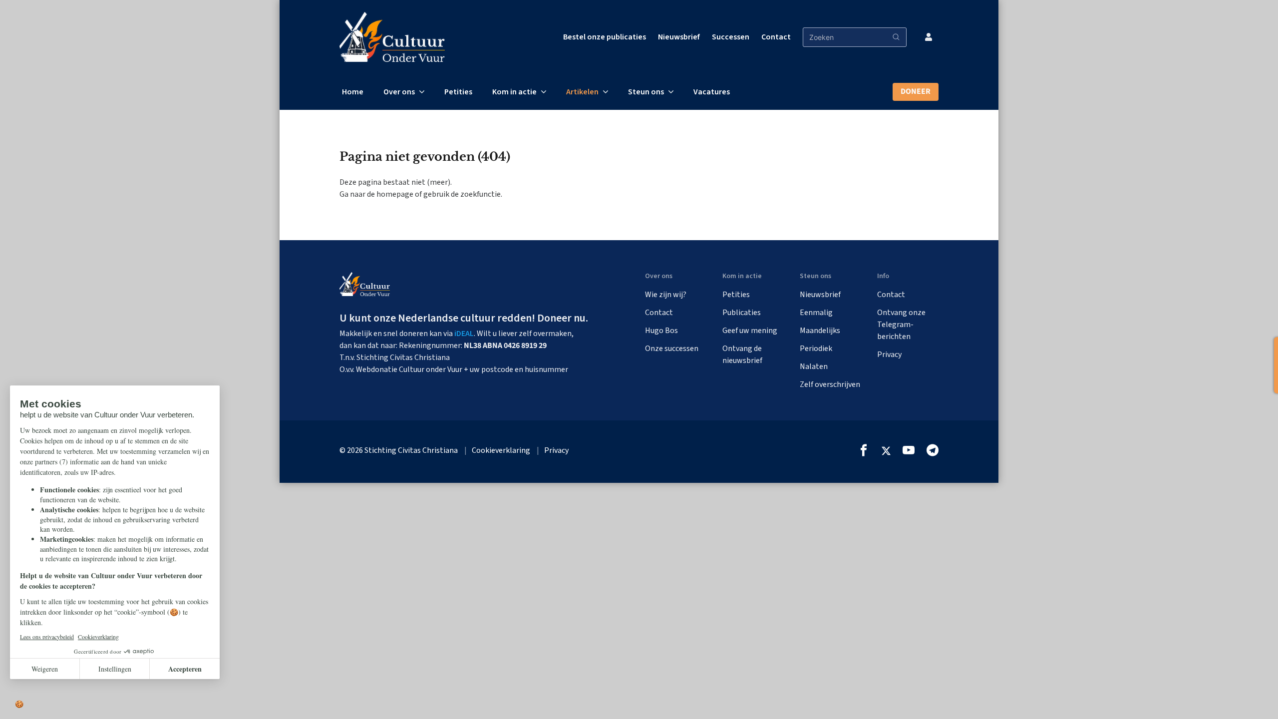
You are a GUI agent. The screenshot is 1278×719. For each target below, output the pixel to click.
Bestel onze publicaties (604, 36)
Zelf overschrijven (830, 384)
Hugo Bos (661, 330)
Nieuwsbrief (679, 36)
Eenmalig (816, 312)
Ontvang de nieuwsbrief (742, 354)
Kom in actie (514, 91)
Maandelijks (820, 330)
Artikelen (582, 91)
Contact (776, 36)
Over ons (399, 91)
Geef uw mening (749, 330)
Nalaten (814, 366)
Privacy (889, 354)
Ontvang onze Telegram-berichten (901, 324)
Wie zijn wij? (665, 294)
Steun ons (646, 91)
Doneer (916, 91)
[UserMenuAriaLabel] (929, 37)
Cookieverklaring (501, 450)
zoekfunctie (480, 194)
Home (352, 91)
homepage (394, 194)
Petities (458, 91)
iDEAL (464, 333)
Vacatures (711, 91)
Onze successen (671, 348)
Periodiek (816, 348)
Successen (730, 36)
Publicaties (741, 312)
